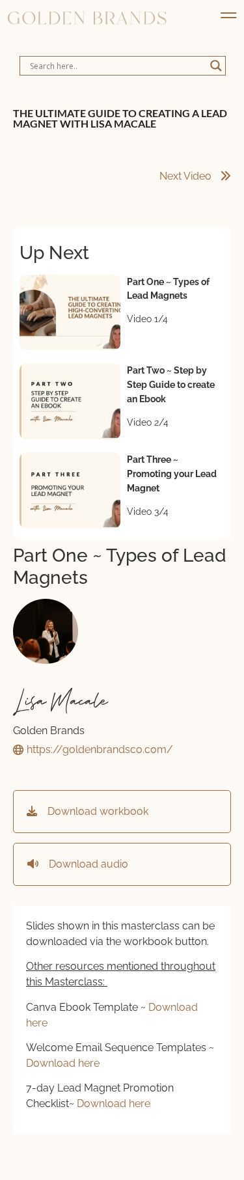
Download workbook (92, 811)
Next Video (186, 176)
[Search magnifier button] (216, 66)
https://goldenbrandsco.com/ (100, 749)
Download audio (83, 864)
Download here (63, 1063)
